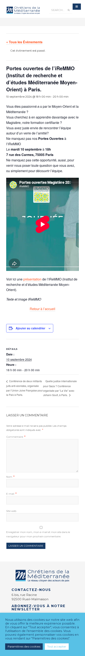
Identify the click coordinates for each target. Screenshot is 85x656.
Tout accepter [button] (56, 646)
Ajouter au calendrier (30, 328)
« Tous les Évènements (24, 42)
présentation (32, 279)
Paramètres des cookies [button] (24, 646)
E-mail (11, 493)
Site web (11, 510)
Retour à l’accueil (42, 308)
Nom (10, 476)
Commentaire (15, 436)
